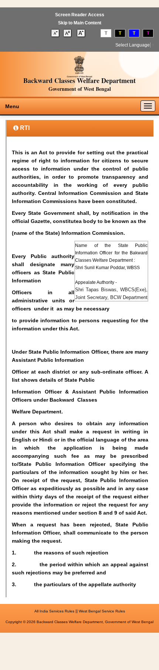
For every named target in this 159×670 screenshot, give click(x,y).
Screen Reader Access (79, 14)
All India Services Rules (54, 611)
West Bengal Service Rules (102, 611)
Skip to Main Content (79, 22)
